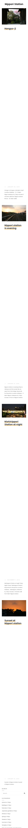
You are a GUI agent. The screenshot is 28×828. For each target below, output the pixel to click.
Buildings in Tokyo (6, 805)
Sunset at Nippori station (12, 622)
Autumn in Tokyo (6, 802)
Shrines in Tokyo (6, 813)
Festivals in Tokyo (6, 808)
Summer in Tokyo (6, 822)
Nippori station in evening (12, 227)
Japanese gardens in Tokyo (9, 811)
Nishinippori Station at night (13, 423)
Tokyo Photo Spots (7, 1)
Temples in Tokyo (6, 825)
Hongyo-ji (10, 28)
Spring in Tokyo (6, 816)
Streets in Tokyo (6, 819)
